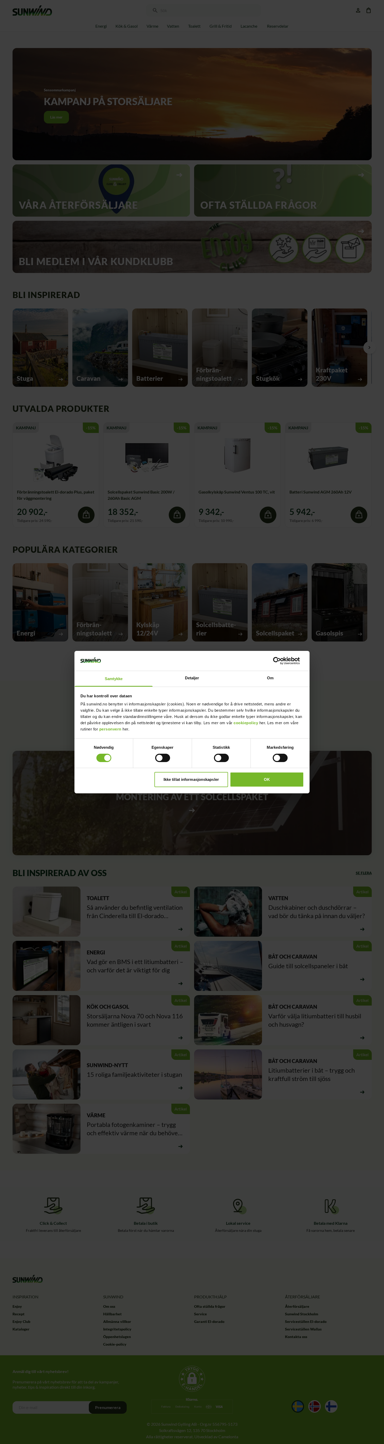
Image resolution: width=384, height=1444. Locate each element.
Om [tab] (270, 678)
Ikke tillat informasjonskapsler (191, 779)
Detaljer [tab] (192, 678)
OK (267, 779)
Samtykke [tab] (114, 678)
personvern (110, 729)
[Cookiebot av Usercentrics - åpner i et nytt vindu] (281, 661)
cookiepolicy (246, 723)
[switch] (162, 758)
